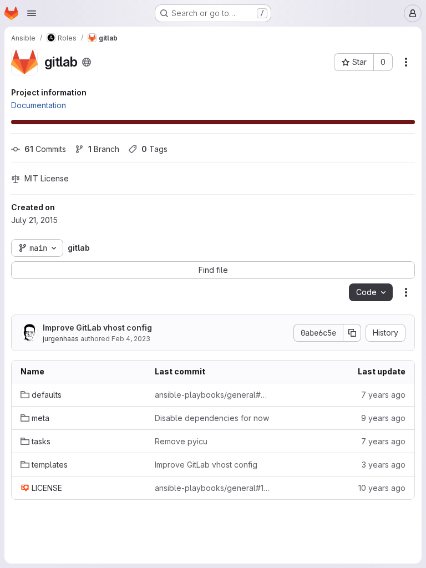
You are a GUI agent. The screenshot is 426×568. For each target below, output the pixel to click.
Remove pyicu (181, 441)
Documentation (38, 105)
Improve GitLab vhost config (97, 327)
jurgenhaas (61, 338)
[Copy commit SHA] (352, 333)
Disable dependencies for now (212, 418)
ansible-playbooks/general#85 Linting (213, 394)
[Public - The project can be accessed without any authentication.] (86, 62)
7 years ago (383, 394)
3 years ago (383, 464)
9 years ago (383, 418)
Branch (103, 149)
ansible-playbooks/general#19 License (213, 488)
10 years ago (381, 488)
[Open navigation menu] (31, 13)
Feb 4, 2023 (130, 338)
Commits (45, 149)
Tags (154, 149)
